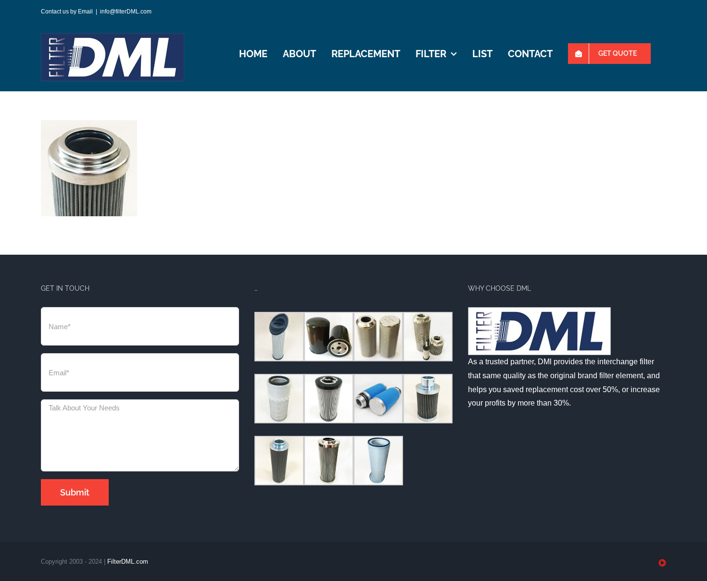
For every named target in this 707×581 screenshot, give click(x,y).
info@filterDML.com (126, 11)
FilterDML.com (127, 561)
